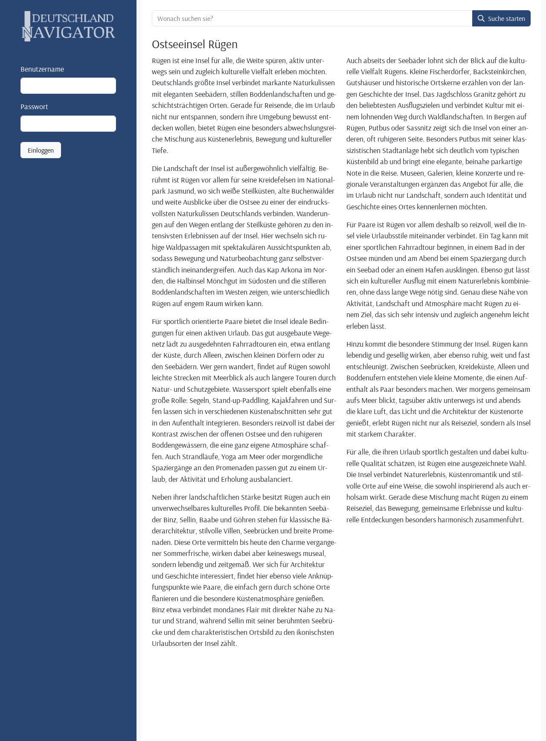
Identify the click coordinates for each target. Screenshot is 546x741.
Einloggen (41, 150)
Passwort (34, 106)
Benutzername (42, 68)
